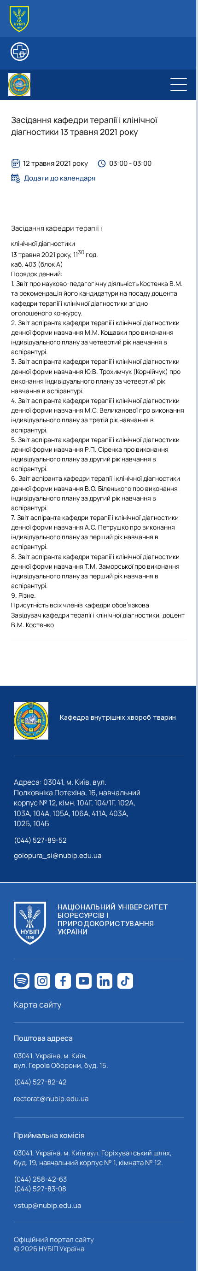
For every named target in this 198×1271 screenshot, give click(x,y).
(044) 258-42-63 (40, 1179)
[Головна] (19, 19)
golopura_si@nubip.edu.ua (57, 855)
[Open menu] (179, 85)
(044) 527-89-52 (40, 840)
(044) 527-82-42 (40, 1082)
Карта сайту (38, 1004)
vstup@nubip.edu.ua (47, 1205)
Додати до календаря (59, 178)
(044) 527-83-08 (40, 1189)
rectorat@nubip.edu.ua (51, 1098)
